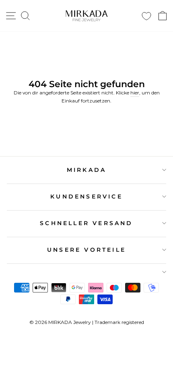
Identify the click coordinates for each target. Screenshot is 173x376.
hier (134, 93)
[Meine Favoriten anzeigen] (146, 15)
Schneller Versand (86, 223)
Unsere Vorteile (86, 249)
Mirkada (86, 169)
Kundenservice (86, 196)
